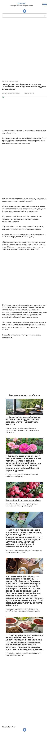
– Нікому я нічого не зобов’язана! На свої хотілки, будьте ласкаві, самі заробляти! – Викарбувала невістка (23, 421)
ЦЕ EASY (21, 3)
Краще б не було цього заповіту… (23, 500)
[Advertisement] (24, 48)
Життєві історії (29, 93)
